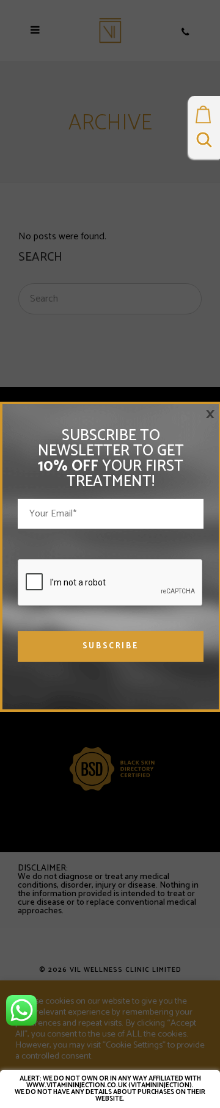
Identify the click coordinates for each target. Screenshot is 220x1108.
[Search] (204, 142)
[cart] (204, 118)
